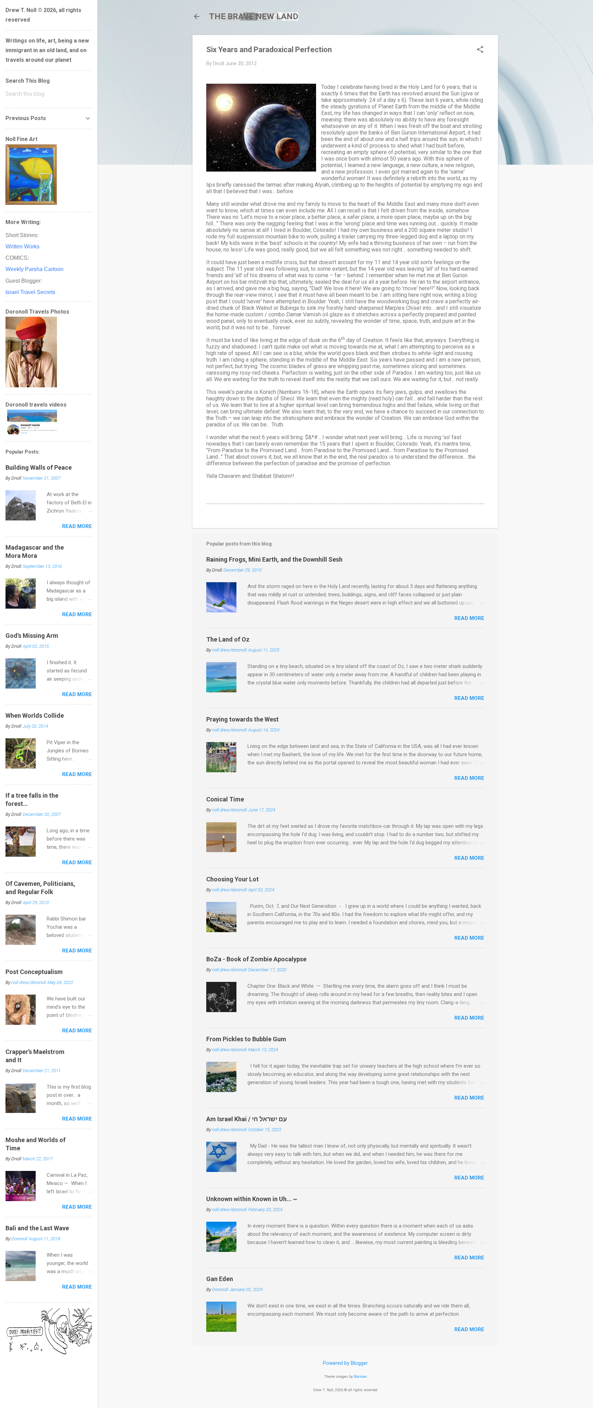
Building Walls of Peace (38, 467)
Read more (469, 618)
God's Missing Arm (31, 635)
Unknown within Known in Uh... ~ (251, 1198)
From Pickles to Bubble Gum (246, 1039)
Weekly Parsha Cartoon (34, 269)
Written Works (22, 246)
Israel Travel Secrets (30, 292)
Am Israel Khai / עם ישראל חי (246, 1119)
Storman (360, 1376)
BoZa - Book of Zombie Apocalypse (256, 959)
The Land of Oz (227, 639)
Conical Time (225, 799)
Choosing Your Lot (232, 879)
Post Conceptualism (34, 971)
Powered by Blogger (345, 1363)
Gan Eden (219, 1278)
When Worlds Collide (34, 715)
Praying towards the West (242, 719)
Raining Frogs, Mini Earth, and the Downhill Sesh (274, 559)
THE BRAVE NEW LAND (253, 16)
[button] (480, 50)
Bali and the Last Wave (37, 1228)
